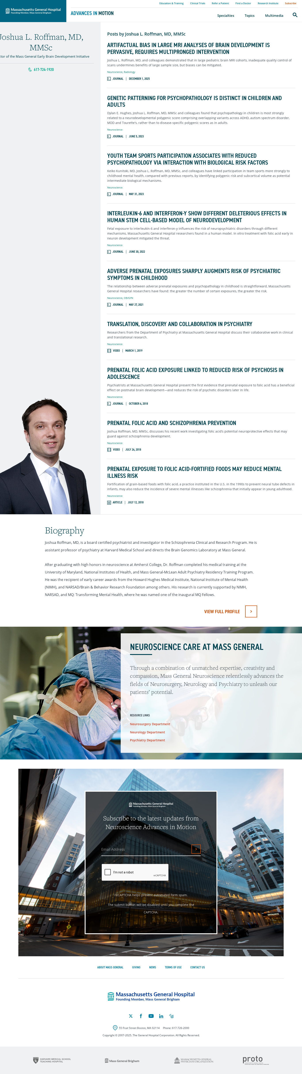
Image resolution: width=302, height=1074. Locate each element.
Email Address (113, 849)
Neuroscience (114, 72)
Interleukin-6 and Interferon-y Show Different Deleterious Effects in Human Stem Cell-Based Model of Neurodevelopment (197, 217)
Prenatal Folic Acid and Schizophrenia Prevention (171, 423)
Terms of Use (173, 967)
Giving (136, 967)
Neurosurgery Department (150, 724)
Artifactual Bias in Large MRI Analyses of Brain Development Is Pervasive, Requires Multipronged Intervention (188, 48)
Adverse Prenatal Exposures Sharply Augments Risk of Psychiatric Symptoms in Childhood (194, 274)
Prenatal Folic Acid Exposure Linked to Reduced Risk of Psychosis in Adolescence (195, 373)
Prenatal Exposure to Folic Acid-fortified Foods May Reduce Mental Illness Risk (194, 472)
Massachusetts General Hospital (27, 2)
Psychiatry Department (147, 740)
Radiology (129, 72)
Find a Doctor (243, 3)
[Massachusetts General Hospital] (151, 997)
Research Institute (268, 3)
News (152, 967)
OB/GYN (128, 298)
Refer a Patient (220, 3)
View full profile (222, 611)
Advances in (92, 13)
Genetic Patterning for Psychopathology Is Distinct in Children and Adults (194, 101)
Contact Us (197, 967)
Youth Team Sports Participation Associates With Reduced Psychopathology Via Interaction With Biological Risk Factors (187, 159)
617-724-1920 (44, 69)
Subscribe (290, 3)
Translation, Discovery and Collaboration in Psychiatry (179, 324)
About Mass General (110, 967)
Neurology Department (147, 732)
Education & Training (171, 3)
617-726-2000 (180, 1028)
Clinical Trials (197, 3)
